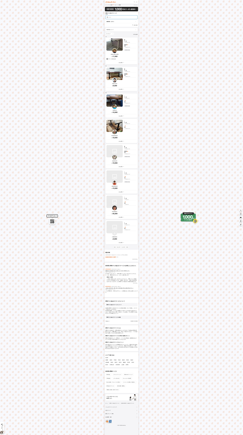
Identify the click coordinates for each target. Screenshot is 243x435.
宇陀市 (119, 360)
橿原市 (123, 360)
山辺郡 (123, 364)
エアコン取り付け (116, 378)
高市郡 (128, 362)
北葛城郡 (107, 362)
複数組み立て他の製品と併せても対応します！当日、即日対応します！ (117, 270)
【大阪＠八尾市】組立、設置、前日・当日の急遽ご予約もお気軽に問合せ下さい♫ (119, 288)
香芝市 (127, 360)
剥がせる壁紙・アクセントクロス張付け (113, 382)
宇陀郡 (115, 360)
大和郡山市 (112, 364)
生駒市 (111, 360)
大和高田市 (118, 364)
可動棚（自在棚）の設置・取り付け (113, 389)
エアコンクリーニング (117, 374)
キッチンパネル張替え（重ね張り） (129, 382)
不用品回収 (108, 378)
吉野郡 (127, 364)
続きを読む (135, 283)
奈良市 (106, 364)
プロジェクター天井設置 (127, 378)
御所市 (116, 362)
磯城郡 (124, 362)
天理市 (132, 362)
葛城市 (131, 360)
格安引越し (108, 374)
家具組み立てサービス (110, 385)
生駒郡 (106, 360)
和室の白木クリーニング (128, 374)
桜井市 (120, 362)
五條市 (111, 362)
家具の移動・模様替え (121, 385)
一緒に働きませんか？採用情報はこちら (2, 426)
